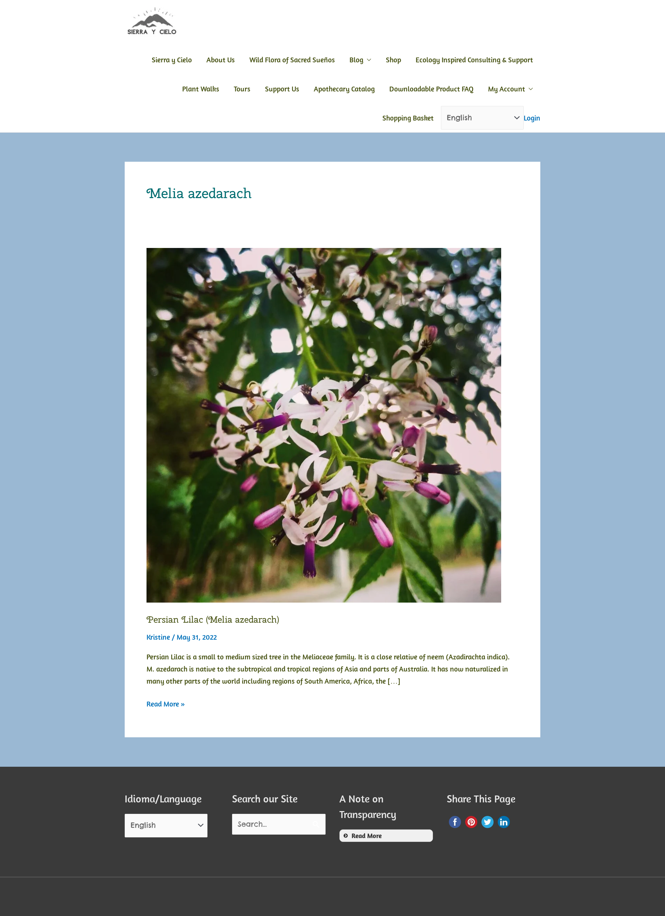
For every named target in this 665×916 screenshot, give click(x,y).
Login (532, 117)
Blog (356, 59)
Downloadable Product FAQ (431, 88)
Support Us (282, 88)
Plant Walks (200, 88)
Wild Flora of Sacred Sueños (292, 59)
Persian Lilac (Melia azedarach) (213, 619)
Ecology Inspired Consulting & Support (474, 59)
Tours (242, 88)
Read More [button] (367, 835)
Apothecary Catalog (344, 88)
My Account (506, 88)
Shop (393, 59)
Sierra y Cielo (172, 59)
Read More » (166, 704)
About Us (220, 59)
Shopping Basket (408, 117)
